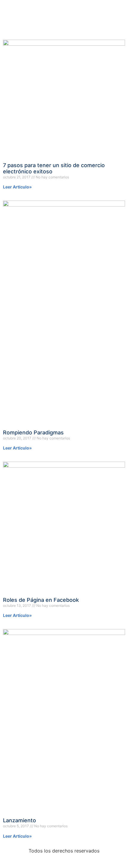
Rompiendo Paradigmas (33, 432)
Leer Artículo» (17, 186)
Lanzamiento (19, 820)
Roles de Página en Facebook (41, 600)
